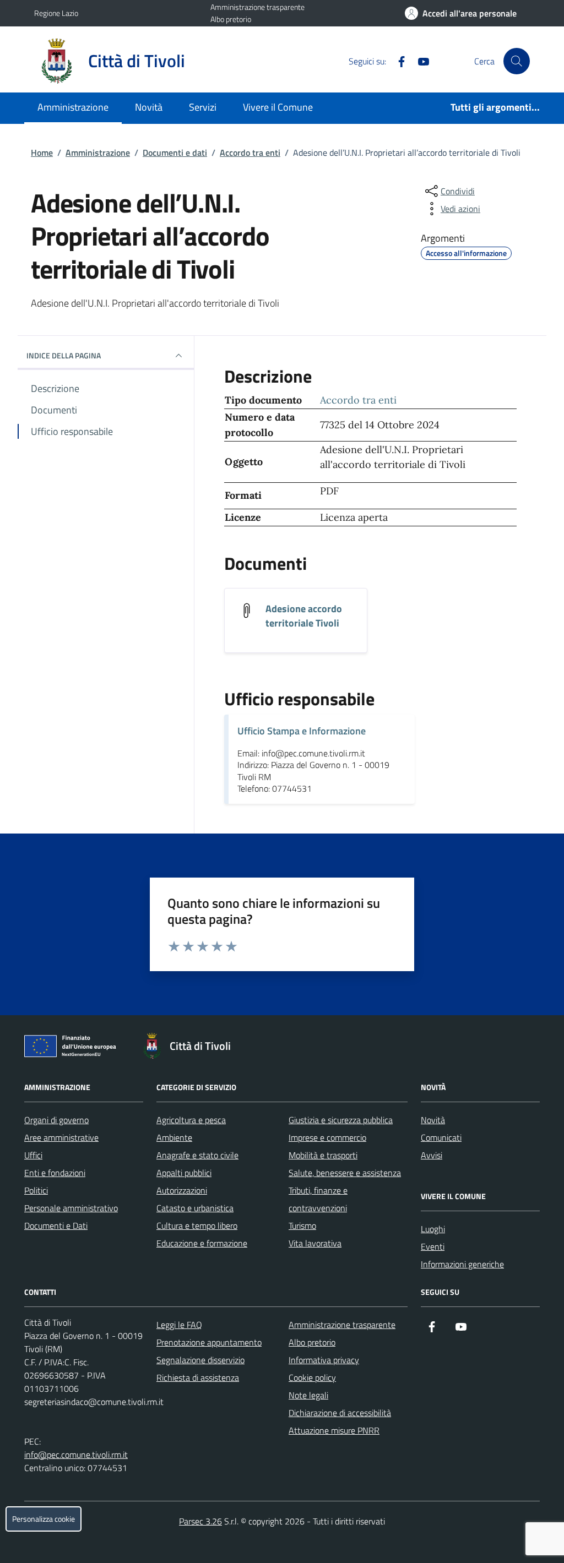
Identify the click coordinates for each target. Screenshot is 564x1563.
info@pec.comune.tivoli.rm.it (76, 1454)
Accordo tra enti (250, 152)
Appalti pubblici (184, 1172)
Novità (148, 107)
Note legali (308, 1395)
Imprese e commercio (327, 1137)
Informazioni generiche (462, 1264)
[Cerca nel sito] (516, 61)
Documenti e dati (175, 152)
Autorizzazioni (181, 1190)
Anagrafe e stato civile (197, 1155)
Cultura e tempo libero (196, 1225)
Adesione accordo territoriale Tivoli (303, 616)
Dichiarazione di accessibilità (340, 1412)
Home (42, 152)
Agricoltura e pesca (191, 1119)
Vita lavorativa (315, 1243)
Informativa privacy (324, 1359)
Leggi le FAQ (179, 1324)
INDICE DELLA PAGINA (63, 355)
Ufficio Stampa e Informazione (301, 730)
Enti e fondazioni (54, 1172)
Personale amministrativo (71, 1208)
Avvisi (431, 1155)
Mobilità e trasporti (323, 1155)
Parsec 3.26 (200, 1521)
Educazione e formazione (201, 1243)
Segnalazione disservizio (200, 1359)
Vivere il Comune (278, 107)
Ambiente (174, 1137)
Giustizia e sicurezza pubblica (341, 1119)
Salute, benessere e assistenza (345, 1172)
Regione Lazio (56, 13)
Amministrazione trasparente (257, 7)
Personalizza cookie (43, 1519)
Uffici (33, 1155)
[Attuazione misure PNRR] (73, 1048)
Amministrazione (73, 107)
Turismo (302, 1225)
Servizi (202, 107)
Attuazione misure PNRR (334, 1430)
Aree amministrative (61, 1137)
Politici (36, 1190)
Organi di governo (56, 1119)
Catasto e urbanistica (195, 1208)
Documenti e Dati (56, 1225)
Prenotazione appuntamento (209, 1342)
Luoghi (433, 1228)
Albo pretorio (230, 19)
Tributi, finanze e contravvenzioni (318, 1199)
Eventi (432, 1246)
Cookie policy (312, 1377)
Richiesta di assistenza (197, 1377)
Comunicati (441, 1137)
